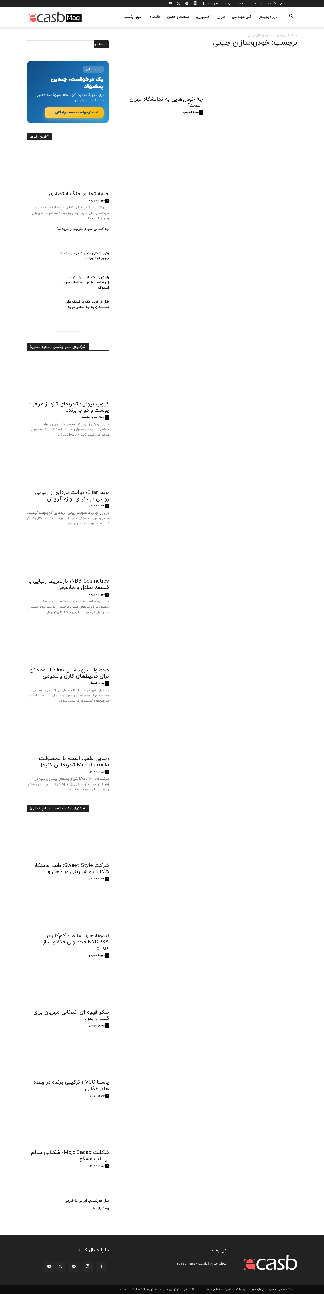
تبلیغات (242, 4)
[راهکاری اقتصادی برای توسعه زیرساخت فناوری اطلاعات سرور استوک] (39, 284)
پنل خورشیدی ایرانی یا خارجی (87, 1200)
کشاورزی (202, 17)
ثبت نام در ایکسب (278, 4)
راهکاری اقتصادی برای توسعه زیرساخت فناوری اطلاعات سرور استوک (85, 282)
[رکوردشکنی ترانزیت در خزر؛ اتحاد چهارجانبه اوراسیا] (39, 260)
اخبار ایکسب (133, 17)
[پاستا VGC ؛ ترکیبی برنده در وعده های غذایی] (68, 1056)
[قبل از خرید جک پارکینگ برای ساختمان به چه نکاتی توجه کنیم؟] (39, 308)
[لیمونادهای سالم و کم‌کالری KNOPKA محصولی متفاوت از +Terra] (68, 909)
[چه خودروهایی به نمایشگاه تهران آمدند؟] (162, 72)
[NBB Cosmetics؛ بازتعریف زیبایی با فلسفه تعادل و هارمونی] (68, 555)
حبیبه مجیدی (96, 200)
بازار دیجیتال (268, 17)
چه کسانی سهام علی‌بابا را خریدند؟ (82, 228)
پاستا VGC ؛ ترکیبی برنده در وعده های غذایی (71, 1086)
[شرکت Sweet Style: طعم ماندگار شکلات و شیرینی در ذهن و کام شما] (68, 839)
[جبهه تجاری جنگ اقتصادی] (68, 167)
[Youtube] (170, 3)
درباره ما (228, 4)
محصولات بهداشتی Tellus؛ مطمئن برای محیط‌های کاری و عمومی (69, 673)
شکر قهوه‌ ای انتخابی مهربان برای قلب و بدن (71, 1015)
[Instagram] (195, 3)
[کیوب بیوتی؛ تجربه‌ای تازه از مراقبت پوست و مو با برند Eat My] (68, 377)
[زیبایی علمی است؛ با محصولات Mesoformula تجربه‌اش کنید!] (68, 732)
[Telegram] (187, 3)
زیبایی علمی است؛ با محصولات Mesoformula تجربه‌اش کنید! (74, 762)
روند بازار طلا (99, 1208)
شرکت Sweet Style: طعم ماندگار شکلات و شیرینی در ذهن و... (71, 869)
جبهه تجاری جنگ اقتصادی (79, 194)
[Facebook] (203, 3)
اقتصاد (155, 17)
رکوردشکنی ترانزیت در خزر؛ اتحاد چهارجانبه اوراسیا (84, 256)
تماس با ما (213, 4)
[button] (291, 17)
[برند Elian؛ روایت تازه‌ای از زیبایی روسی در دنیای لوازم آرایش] (68, 466)
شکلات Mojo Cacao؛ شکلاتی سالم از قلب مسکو (70, 1156)
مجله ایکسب (191, 112)
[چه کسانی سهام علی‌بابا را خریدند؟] (39, 235)
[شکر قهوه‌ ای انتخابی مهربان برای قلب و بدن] (68, 985)
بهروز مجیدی (97, 683)
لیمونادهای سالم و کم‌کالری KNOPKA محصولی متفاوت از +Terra (76, 942)
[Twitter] (178, 3)
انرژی (220, 17)
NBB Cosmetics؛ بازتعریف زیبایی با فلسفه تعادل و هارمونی (68, 585)
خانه (294, 35)
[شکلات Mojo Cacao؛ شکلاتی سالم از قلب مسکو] (68, 1126)
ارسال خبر (257, 4)
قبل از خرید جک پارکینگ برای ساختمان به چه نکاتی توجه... (86, 304)
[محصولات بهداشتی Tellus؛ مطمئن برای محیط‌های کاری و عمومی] (68, 643)
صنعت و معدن (178, 17)
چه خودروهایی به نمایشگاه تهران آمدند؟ (166, 102)
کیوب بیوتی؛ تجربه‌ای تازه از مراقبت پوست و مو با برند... (68, 407)
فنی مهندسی (241, 17)
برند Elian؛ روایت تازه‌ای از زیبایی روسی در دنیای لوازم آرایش (72, 496)
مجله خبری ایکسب (93, 417)
